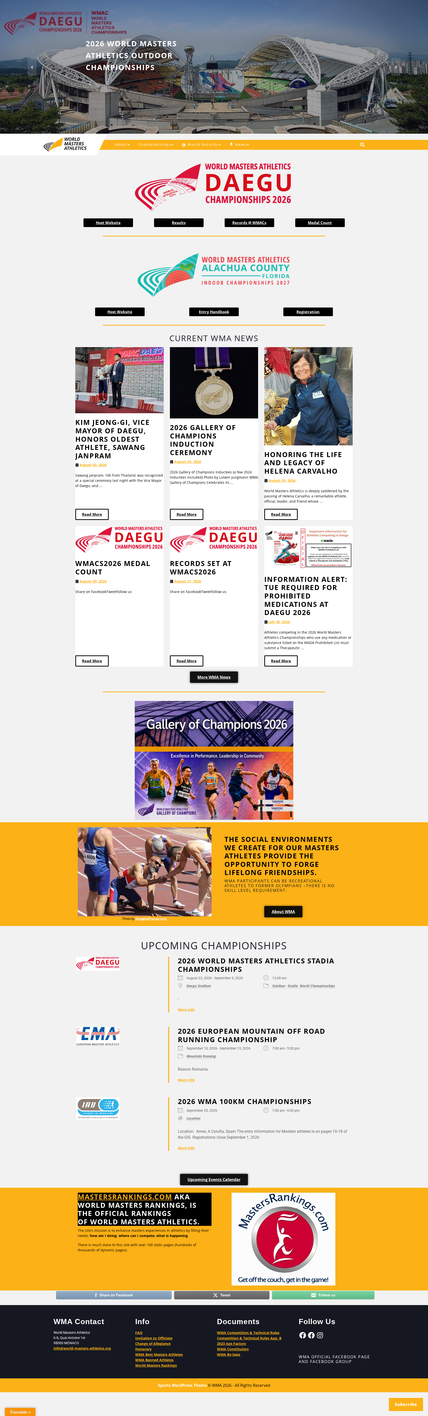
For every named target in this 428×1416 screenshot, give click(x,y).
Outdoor (279, 985)
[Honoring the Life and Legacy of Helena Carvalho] (308, 395)
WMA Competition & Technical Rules (248, 1332)
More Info (186, 1009)
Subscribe (406, 1404)
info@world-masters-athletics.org (82, 1348)
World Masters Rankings (156, 1365)
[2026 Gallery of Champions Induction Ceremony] (214, 382)
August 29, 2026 (187, 461)
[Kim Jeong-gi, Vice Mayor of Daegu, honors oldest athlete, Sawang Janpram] (119, 379)
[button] (32, 67)
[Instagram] (320, 1335)
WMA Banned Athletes (154, 1360)
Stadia (293, 985)
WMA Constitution (233, 1349)
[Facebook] (303, 1335)
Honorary (143, 1349)
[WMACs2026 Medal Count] (119, 539)
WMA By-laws (228, 1354)
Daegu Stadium (199, 985)
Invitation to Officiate (153, 1338)
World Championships (317, 985)
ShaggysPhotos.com (151, 918)
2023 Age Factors (231, 1343)
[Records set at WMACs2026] (214, 539)
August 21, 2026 (187, 581)
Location (193, 1118)
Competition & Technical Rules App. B (249, 1338)
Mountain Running (201, 1056)
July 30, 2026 (279, 621)
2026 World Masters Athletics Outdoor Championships (131, 55)
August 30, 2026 (93, 465)
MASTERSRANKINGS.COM (125, 1196)
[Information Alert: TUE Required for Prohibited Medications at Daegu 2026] (308, 547)
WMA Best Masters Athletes (159, 1354)
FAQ (138, 1332)
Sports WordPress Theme (182, 1385)
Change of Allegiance (153, 1343)
